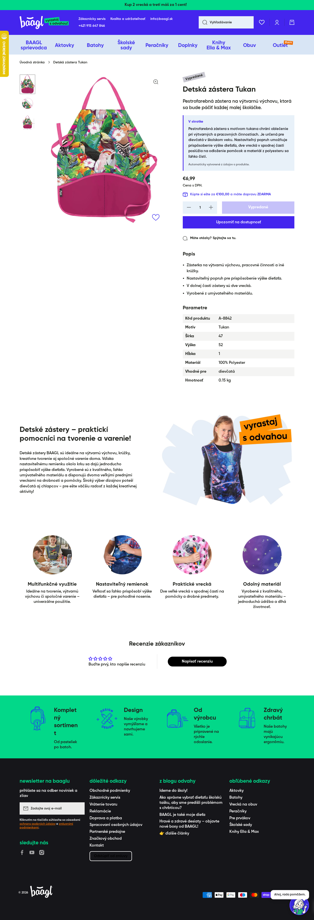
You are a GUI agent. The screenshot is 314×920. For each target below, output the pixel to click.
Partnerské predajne (107, 832)
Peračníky (238, 811)
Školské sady (240, 825)
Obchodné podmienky (110, 791)
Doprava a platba (106, 818)
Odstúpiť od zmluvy (111, 856)
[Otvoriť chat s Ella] (299, 905)
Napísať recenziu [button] (197, 662)
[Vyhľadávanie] (203, 22)
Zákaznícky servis (105, 798)
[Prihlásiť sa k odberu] (78, 808)
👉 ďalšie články (174, 833)
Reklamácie (100, 811)
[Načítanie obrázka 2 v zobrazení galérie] (27, 104)
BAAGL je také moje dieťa (182, 815)
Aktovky (236, 791)
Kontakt (97, 846)
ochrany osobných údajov (37, 823)
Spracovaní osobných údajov (116, 825)
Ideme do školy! (173, 791)
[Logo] (44, 22)
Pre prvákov (239, 818)
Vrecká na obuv (243, 805)
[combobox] (226, 22)
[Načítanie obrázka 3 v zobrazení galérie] (27, 122)
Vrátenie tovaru (103, 805)
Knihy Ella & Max (244, 832)
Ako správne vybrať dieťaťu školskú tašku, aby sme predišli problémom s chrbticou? (190, 803)
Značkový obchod (106, 839)
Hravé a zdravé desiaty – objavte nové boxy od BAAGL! (189, 824)
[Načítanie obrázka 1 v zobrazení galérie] (27, 84)
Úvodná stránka (32, 62)
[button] (291, 22)
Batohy (235, 798)
